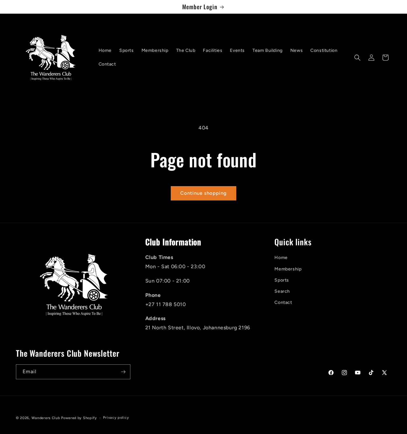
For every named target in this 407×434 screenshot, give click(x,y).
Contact (283, 302)
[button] (357, 58)
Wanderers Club (45, 418)
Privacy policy (116, 418)
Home (280, 257)
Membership (287, 269)
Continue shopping (203, 193)
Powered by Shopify (79, 418)
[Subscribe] (123, 371)
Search (282, 291)
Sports (281, 280)
